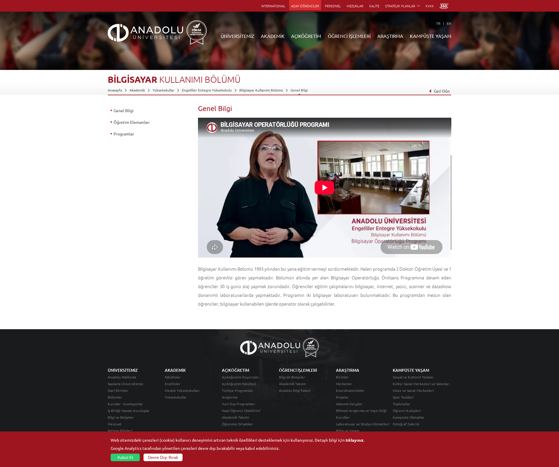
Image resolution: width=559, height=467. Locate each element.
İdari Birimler (118, 390)
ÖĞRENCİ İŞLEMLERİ (349, 36)
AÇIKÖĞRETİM (306, 36)
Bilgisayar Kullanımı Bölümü (261, 90)
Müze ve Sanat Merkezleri (413, 390)
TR (438, 23)
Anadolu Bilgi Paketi (295, 390)
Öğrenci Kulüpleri (407, 410)
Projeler (342, 397)
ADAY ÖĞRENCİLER (305, 5)
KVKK (430, 5)
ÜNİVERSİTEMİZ (237, 36)
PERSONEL (333, 5)
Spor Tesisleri (403, 397)
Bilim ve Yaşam (347, 430)
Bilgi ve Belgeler (121, 417)
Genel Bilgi (299, 90)
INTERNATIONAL (273, 5)
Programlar (124, 133)
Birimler (342, 377)
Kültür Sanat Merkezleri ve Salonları (421, 383)
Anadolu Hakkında (122, 377)
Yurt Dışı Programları (238, 403)
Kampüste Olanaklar (408, 417)
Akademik (137, 90)
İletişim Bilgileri (120, 430)
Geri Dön (442, 91)
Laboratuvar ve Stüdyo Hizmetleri (362, 424)
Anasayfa (115, 90)
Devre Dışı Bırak (163, 457)
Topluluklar (401, 403)
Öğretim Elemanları (132, 122)
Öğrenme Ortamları (237, 424)
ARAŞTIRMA (390, 36)
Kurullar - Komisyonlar (125, 403)
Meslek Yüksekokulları (182, 390)
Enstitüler (173, 383)
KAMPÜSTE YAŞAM (430, 36)
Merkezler (344, 383)
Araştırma (229, 397)
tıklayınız (354, 440)
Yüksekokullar (163, 90)
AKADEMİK (272, 36)
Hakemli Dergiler (349, 403)
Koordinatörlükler (350, 390)
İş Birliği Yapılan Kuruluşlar (129, 410)
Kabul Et (125, 457)
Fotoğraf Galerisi (406, 424)
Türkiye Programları (237, 390)
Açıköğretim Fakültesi (239, 383)
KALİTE (374, 5)
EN (449, 23)
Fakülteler (173, 377)
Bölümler (115, 397)
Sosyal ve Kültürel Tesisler (413, 377)
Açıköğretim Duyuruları (240, 377)
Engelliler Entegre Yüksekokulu (207, 90)
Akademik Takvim (235, 417)
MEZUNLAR (355, 5)
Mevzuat (114, 424)
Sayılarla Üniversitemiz (125, 383)
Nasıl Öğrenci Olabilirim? (241, 410)
